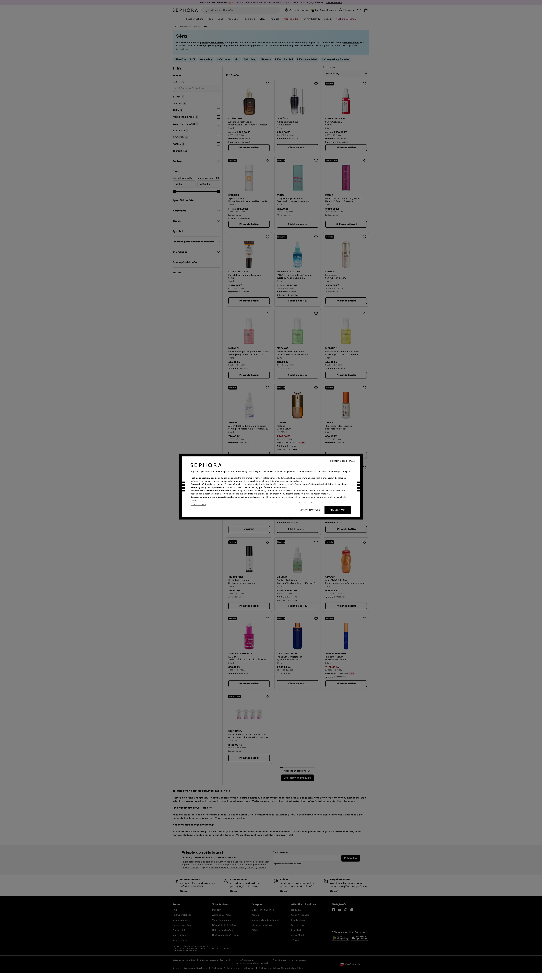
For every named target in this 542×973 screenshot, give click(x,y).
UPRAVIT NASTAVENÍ (310, 510)
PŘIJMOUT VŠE (337, 510)
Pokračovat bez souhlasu (342, 460)
